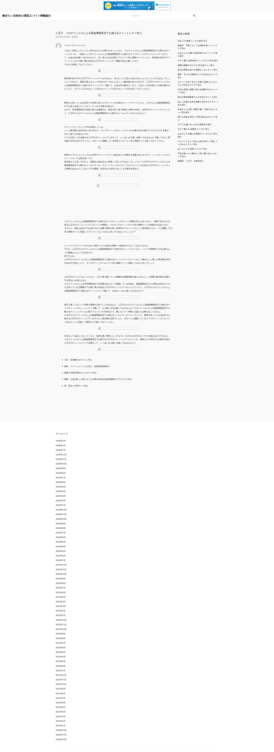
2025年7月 (61, 477)
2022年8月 (61, 638)
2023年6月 (61, 592)
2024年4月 (61, 546)
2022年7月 (61, 643)
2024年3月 (61, 551)
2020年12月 (61, 730)
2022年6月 (61, 647)
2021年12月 (61, 675)
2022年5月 (61, 652)
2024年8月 (61, 528)
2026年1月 (61, 450)
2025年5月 (61, 486)
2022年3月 (61, 661)
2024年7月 (61, 532)
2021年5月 (61, 707)
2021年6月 (61, 702)
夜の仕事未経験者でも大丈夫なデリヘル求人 (198, 97)
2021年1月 (60, 725)
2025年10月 (61, 463)
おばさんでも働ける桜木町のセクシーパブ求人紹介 (198, 54)
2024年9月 (61, 523)
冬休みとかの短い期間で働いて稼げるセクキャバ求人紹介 (198, 110)
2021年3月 (61, 716)
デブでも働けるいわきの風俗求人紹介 (195, 124)
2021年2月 (60, 721)
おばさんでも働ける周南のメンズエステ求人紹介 (198, 135)
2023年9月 (61, 578)
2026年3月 (61, 440)
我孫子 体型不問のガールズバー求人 (80, 372)
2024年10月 (61, 519)
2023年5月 (61, 597)
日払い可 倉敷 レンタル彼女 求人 (192, 40)
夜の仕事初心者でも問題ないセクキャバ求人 (198, 69)
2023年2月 (61, 610)
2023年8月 (61, 583)
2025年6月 (61, 482)
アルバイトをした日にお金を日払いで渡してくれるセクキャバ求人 (198, 142)
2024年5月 (61, 542)
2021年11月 (61, 679)
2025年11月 (61, 459)
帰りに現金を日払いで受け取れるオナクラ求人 (198, 118)
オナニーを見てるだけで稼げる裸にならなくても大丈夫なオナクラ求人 (198, 83)
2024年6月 (61, 537)
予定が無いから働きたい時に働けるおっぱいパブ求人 (198, 154)
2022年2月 (61, 666)
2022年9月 (61, 633)
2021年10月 (61, 684)
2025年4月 (61, 491)
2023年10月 (61, 574)
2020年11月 (61, 734)
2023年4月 (61, 601)
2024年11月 (61, 514)
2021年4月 (61, 711)
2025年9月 (61, 468)
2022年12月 (61, 620)
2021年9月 (61, 689)
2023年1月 (61, 615)
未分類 (74, 37)
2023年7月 (61, 587)
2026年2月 (61, 445)
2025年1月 (61, 505)
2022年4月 (61, 656)
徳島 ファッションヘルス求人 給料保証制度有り (87, 366)
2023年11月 (61, 569)
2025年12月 (61, 454)
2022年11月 (61, 624)
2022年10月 (61, 629)
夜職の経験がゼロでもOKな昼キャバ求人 (196, 65)
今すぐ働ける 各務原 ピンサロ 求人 (193, 129)
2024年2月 (61, 555)
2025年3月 (61, 496)
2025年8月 (61, 473)
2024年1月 (61, 560)
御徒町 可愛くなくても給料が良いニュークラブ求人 (198, 46)
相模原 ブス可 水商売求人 (191, 161)
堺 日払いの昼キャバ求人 (76, 385)
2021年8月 (61, 693)
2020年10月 (61, 739)
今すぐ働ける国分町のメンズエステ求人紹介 (198, 60)
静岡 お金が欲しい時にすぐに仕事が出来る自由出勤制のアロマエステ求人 (98, 379)
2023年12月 (61, 565)
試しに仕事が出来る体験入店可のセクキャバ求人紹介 (198, 103)
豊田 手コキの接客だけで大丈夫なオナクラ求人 (198, 75)
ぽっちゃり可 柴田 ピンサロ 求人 (192, 148)
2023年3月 (61, 606)
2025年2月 (61, 500)
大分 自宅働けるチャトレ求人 (78, 359)
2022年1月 (60, 670)
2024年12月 (61, 509)
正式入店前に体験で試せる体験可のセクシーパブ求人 (198, 90)
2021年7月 (60, 698)
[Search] (194, 15)
